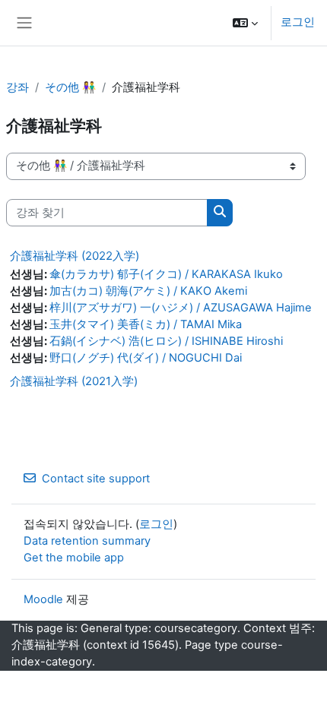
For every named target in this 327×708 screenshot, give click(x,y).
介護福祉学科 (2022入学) (74, 255)
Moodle (43, 599)
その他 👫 (70, 87)
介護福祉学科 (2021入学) (74, 381)
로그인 (298, 22)
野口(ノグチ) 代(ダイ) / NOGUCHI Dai (145, 358)
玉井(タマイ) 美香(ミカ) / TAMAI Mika (145, 324)
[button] (245, 23)
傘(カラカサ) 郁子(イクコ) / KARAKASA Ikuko (166, 274)
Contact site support (96, 478)
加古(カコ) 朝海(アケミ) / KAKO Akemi (148, 291)
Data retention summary (87, 541)
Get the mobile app (74, 557)
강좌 (17, 87)
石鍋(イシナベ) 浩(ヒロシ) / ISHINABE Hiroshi (166, 341)
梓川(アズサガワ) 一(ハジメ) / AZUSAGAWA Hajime (180, 307)
